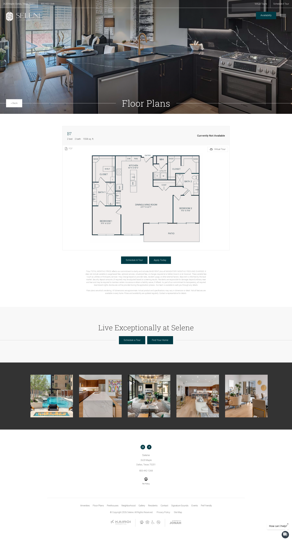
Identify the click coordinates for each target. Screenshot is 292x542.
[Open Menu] (283, 15)
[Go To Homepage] (24, 16)
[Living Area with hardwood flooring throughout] (197, 396)
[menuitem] (85, 506)
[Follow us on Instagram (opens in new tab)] (143, 447)
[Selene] (149, 396)
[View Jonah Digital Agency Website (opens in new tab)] (175, 522)
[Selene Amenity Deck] (51, 396)
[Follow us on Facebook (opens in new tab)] (149, 447)
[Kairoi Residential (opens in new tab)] (121, 523)
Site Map (178, 512)
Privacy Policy (163, 512)
